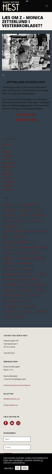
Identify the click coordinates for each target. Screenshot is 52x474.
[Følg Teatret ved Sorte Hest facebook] (6, 423)
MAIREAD (41, 274)
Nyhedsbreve (7, 174)
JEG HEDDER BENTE (25, 263)
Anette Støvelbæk (10, 210)
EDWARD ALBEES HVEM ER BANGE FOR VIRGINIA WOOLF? (25, 231)
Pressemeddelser (9, 182)
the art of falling (28, 306)
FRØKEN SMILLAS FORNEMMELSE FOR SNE (19, 242)
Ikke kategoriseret (9, 163)
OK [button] (18, 468)
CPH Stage (23, 215)
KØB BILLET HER (26, 120)
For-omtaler (7, 155)
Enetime (7, 237)
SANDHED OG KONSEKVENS (14, 295)
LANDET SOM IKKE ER (11, 274)
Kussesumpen (27, 269)
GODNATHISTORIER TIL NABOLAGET (34, 247)
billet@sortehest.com (12, 399)
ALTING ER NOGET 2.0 (29, 205)
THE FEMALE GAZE (10, 311)
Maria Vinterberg (10, 279)
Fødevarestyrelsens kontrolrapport (17, 385)
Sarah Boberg (33, 295)
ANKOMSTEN (26, 210)
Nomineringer (8, 167)
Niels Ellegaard (9, 290)
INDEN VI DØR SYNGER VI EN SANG (31, 258)
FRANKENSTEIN (19, 237)
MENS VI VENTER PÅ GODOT (14, 285)
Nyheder (5, 170)
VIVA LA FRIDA (41, 311)
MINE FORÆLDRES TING (37, 285)
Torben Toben (26, 311)
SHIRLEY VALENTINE (11, 301)
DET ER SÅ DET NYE (34, 221)
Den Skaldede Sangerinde (13, 221)
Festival (5, 152)
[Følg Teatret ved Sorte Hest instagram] (18, 423)
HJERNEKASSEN (9, 258)
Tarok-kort (26, 301)
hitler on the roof (32, 253)
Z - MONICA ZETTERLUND (13, 317)
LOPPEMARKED (28, 274)
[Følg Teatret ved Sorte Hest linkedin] (12, 423)
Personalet (6, 178)
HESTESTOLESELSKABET (12, 253)
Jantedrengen (9, 263)
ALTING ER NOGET (10, 205)
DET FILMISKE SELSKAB (12, 226)
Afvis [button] (25, 468)
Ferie (4, 148)
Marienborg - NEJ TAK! (28, 279)
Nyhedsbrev (39, 290)
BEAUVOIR (38, 210)
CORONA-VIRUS (9, 215)
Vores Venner (7, 189)
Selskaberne (7, 185)
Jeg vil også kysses (11, 269)
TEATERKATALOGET (11, 306)
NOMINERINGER (25, 290)
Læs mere (8, 468)
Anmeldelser (7, 144)
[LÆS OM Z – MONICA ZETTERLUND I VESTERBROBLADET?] (26, 52)
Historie (5, 159)
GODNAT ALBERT (10, 247)
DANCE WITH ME (37, 215)
